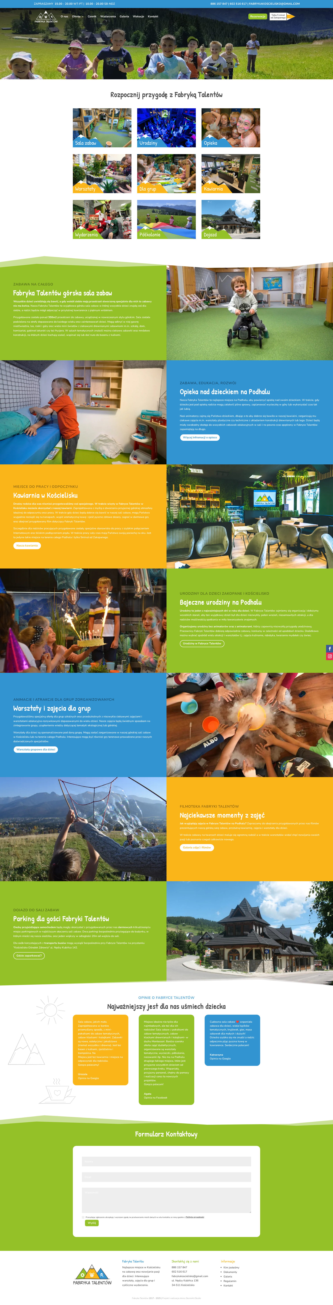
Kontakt (153, 16)
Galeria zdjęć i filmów (197, 847)
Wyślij (92, 1223)
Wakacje (138, 16)
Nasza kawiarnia (27, 546)
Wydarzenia (108, 16)
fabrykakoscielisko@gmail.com (274, 4)
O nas (64, 16)
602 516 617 (238, 4)
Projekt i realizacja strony (173, 1298)
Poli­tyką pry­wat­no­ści (195, 1217)
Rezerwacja (257, 16)
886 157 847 (219, 4)
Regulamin (230, 1281)
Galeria (124, 16)
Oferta (76, 16)
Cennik (92, 16)
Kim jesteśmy (231, 1267)
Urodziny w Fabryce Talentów (202, 643)
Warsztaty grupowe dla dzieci (35, 749)
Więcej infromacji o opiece (200, 437)
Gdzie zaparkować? (29, 956)
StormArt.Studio (193, 1298)
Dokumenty (230, 1272)
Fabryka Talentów (140, 1298)
